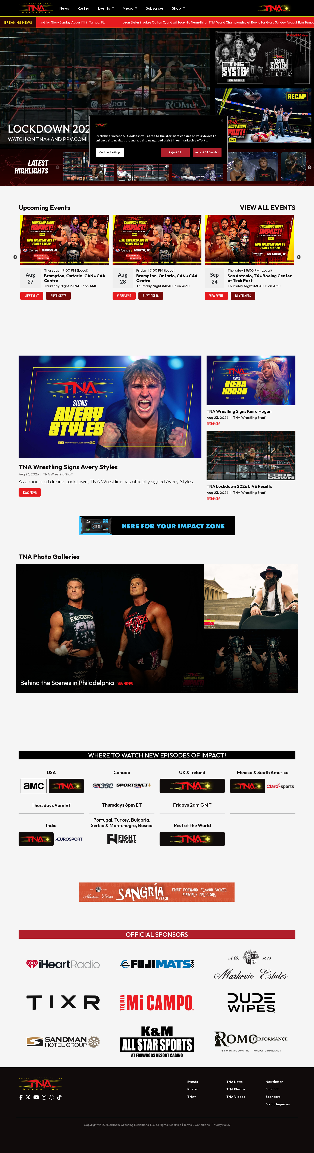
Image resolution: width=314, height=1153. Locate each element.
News (64, 8)
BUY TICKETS (58, 296)
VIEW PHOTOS (125, 683)
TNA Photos (235, 1089)
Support (272, 1089)
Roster (84, 8)
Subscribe (154, 8)
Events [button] (104, 8)
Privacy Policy (221, 1125)
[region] (158, 139)
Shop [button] (177, 8)
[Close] (222, 120)
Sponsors (273, 1096)
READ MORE (30, 492)
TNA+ (191, 1096)
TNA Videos (235, 1096)
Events (192, 1081)
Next (309, 167)
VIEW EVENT (32, 296)
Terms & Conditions (196, 1125)
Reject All (175, 152)
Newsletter (274, 1081)
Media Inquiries (278, 1104)
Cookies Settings (109, 152)
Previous (58, 167)
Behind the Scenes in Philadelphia (67, 683)
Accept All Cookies (207, 152)
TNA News (234, 1081)
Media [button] (128, 8)
